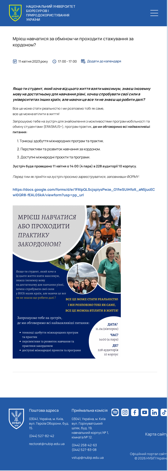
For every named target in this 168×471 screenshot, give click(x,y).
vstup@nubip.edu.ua (88, 457)
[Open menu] (154, 13)
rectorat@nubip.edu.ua (46, 443)
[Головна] (16, 419)
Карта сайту (156, 434)
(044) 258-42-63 (84, 445)
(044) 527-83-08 (84, 449)
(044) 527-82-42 (41, 436)
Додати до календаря (104, 61)
